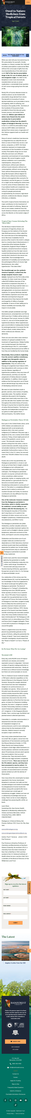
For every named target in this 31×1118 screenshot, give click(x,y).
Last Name (6, 897)
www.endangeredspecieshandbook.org (14, 833)
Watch (13, 55)
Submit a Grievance (15, 1091)
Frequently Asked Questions (15, 1087)
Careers (15, 1077)
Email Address (7, 913)
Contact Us (15, 1074)
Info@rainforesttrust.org (17, 1067)
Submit (15, 923)
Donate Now (16, 1041)
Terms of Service (20, 1113)
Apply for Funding (15, 1080)
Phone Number (6, 905)
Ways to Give (15, 1084)
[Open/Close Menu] (28, 2)
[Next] (29, 950)
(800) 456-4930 (16, 1063)
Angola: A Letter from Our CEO (15, 963)
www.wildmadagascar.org (10, 829)
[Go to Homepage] (8, 2)
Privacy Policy (10, 1113)
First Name (6, 889)
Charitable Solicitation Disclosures (15, 1094)
